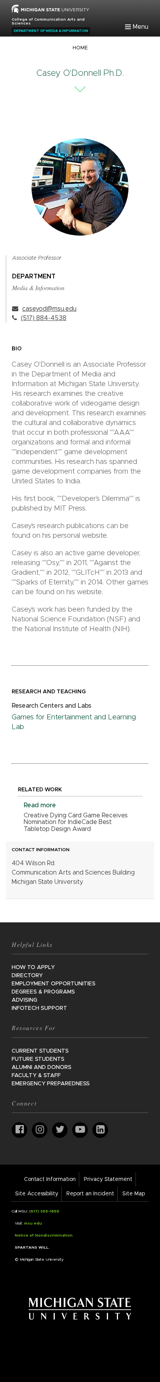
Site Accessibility (36, 1194)
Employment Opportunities (54, 984)
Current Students (40, 1051)
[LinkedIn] (100, 1130)
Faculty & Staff (36, 1075)
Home (80, 48)
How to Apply (33, 967)
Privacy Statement (108, 1179)
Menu (140, 27)
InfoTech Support (39, 1008)
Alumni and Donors (41, 1067)
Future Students (38, 1059)
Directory (27, 975)
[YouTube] (80, 1130)
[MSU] (50, 8)
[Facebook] (19, 1130)
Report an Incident (90, 1194)
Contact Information (50, 1179)
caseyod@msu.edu (49, 309)
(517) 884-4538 (43, 318)
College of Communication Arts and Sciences (48, 21)
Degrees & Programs (43, 992)
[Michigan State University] (80, 1308)
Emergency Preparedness (51, 1083)
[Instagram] (39, 1130)
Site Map (133, 1194)
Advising (24, 1000)
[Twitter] (60, 1130)
